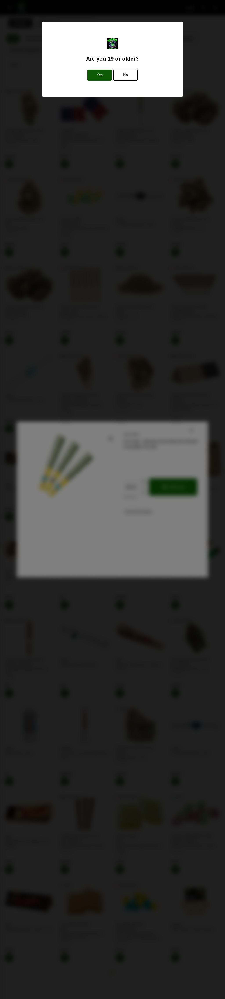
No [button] (125, 75)
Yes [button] (100, 75)
